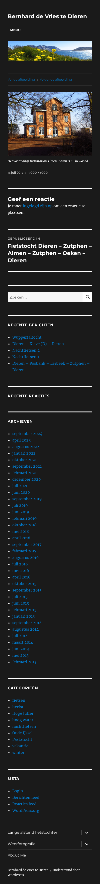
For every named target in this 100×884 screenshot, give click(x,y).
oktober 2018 (24, 525)
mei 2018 (20, 531)
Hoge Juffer (22, 713)
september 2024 (27, 433)
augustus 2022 (25, 446)
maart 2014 (22, 642)
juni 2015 (20, 603)
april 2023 (21, 440)
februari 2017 (24, 551)
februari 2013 (24, 662)
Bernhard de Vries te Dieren (47, 16)
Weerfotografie (22, 844)
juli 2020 (20, 485)
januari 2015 (23, 616)
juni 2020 (21, 492)
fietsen (18, 700)
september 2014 (27, 622)
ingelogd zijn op (38, 206)
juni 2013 (20, 648)
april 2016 (21, 577)
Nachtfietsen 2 (26, 350)
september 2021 (27, 466)
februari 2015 (24, 609)
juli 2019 (20, 505)
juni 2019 (20, 512)
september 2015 (27, 590)
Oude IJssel (22, 733)
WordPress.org (25, 810)
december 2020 (26, 479)
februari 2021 (24, 472)
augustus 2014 (25, 629)
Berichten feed (25, 797)
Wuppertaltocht (27, 337)
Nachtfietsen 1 (25, 356)
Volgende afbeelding (56, 79)
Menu (15, 30)
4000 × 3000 (38, 172)
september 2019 (27, 498)
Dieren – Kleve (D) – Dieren (38, 343)
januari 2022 (24, 453)
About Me (17, 855)
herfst (17, 706)
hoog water (22, 719)
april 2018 (21, 538)
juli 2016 (20, 564)
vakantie (20, 746)
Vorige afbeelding (21, 79)
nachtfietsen (24, 726)
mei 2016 (20, 570)
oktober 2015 (24, 583)
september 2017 (26, 544)
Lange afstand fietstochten (33, 832)
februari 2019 (24, 518)
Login (17, 791)
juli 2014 (20, 635)
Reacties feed (24, 804)
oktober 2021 (24, 459)
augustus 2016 (25, 557)
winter (18, 752)
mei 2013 (20, 655)
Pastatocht (22, 739)
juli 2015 (20, 596)
